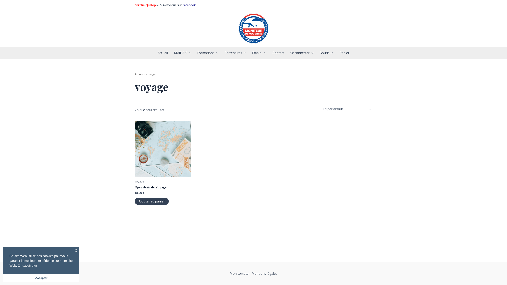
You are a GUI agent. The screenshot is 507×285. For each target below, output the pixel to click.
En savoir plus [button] (28, 265)
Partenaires (233, 53)
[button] (189, 53)
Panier (344, 53)
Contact (278, 53)
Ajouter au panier (152, 201)
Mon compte (239, 273)
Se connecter (300, 53)
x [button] (76, 250)
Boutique (326, 53)
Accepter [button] (41, 277)
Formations (205, 53)
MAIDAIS (180, 53)
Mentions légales (264, 273)
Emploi (257, 53)
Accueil (163, 53)
